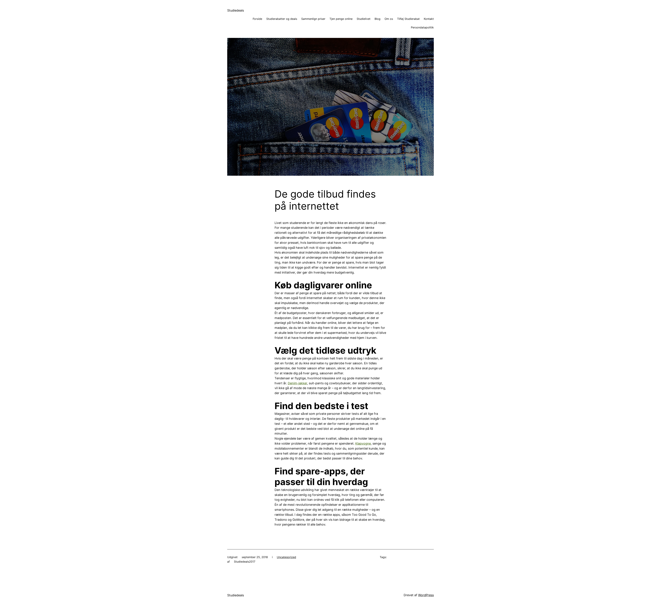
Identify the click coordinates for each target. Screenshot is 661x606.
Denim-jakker (297, 383)
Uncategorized (286, 557)
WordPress (426, 595)
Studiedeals (235, 10)
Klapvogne (363, 443)
